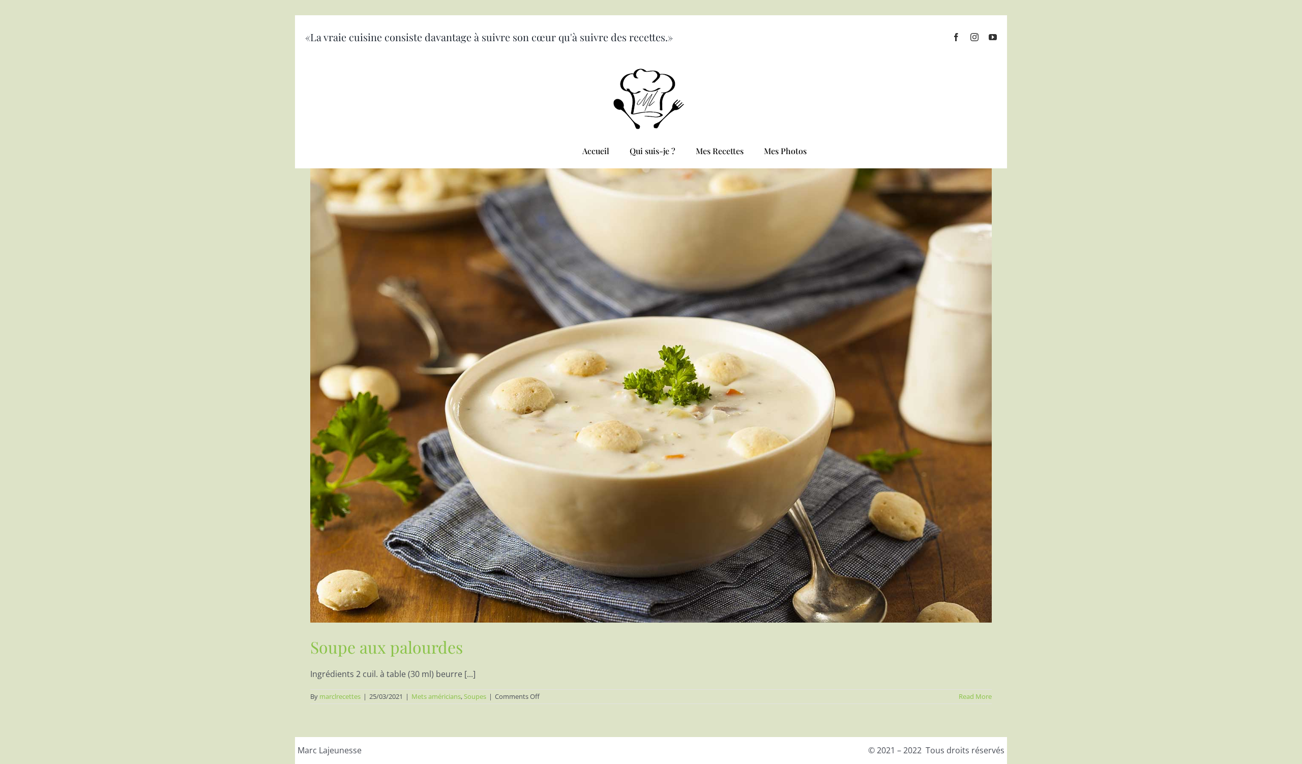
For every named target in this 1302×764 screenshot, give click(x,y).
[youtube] (993, 37)
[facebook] (956, 37)
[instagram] (974, 37)
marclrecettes (340, 696)
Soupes (475, 696)
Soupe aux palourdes (386, 647)
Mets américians (436, 696)
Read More (975, 696)
